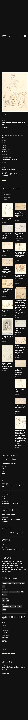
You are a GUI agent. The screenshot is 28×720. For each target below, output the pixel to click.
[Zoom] (3, 114)
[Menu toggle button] (25, 36)
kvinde (4, 609)
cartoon (4, 583)
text (3, 586)
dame (14, 606)
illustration (21, 583)
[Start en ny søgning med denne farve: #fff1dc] (3, 180)
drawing (15, 583)
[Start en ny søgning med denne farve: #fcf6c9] (5, 180)
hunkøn (19, 606)
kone (3, 600)
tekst (22, 592)
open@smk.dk (5, 673)
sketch (9, 583)
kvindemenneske (6, 606)
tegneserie (5, 592)
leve (7, 600)
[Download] (6, 114)
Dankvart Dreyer (6, 159)
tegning (4, 595)
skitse (18, 592)
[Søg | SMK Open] (6, 36)
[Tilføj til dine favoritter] (12, 114)
